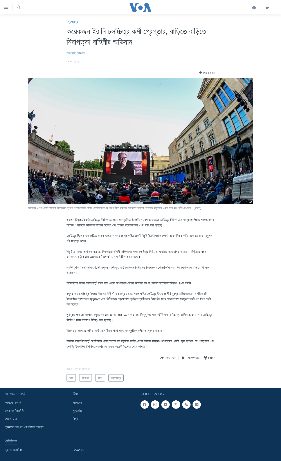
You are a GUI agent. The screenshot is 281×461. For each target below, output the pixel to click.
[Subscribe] (197, 404)
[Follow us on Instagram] (155, 404)
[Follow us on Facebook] (144, 404)
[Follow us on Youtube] (165, 404)
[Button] (206, 72)
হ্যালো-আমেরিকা (13, 450)
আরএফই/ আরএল (76, 53)
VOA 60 (79, 450)
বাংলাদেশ (77, 402)
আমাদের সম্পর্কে (13, 402)
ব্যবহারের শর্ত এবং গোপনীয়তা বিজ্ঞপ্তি (24, 427)
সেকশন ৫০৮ (11, 419)
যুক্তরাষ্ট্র (77, 410)
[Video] (267, 7)
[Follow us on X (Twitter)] (176, 404)
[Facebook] (254, 7)
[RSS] (186, 404)
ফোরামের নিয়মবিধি (14, 410)
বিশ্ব (75, 419)
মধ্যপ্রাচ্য (72, 22)
